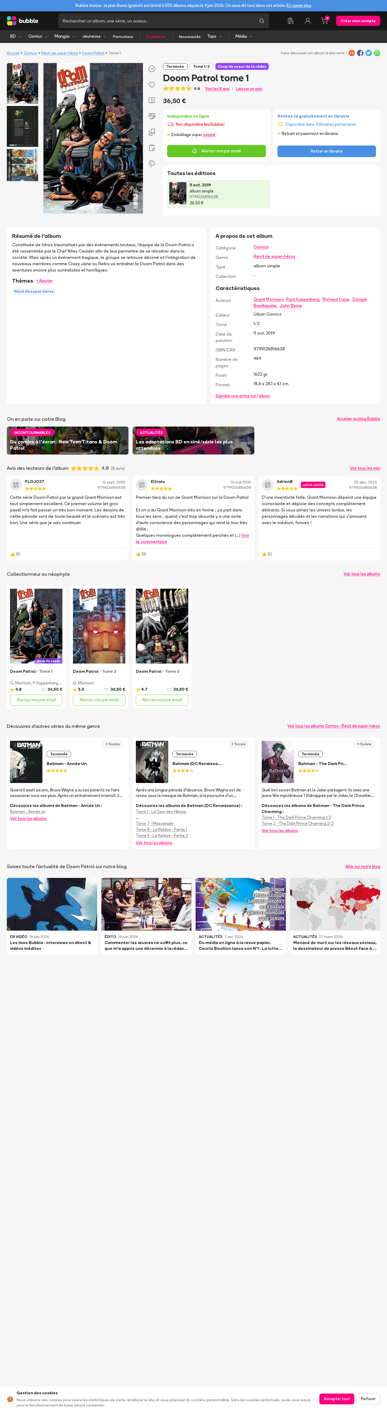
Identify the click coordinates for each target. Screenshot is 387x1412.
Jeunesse (91, 36)
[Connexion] (307, 21)
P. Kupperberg (45, 682)
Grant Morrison (268, 299)
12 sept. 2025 (114, 482)
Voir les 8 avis (217, 88)
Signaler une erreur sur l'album (243, 395)
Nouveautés (190, 36)
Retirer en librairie (327, 151)
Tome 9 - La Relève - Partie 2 (162, 835)
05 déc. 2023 (365, 482)
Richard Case (335, 299)
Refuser (368, 1398)
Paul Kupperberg (302, 299)
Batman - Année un (28, 811)
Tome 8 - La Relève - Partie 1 (161, 829)
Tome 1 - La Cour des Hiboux (161, 811)
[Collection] (291, 21)
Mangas (62, 36)
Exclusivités (156, 36)
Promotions (123, 36)
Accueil (13, 53)
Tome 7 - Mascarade (154, 823)
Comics (35, 36)
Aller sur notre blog (362, 866)
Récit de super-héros (59, 53)
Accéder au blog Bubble (358, 418)
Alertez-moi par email (221, 150)
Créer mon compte (358, 20)
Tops (211, 36)
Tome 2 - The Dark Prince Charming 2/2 (298, 823)
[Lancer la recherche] (261, 20)
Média (241, 36)
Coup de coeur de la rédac (242, 66)
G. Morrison (20, 682)
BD (13, 36)
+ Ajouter (44, 280)
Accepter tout (337, 1398)
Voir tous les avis (365, 468)
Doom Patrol (93, 53)
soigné (209, 134)
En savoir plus (299, 5)
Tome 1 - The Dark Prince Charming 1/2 (296, 817)
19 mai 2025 (241, 482)
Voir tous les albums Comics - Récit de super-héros (333, 725)
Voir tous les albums (362, 573)
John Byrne (291, 305)
